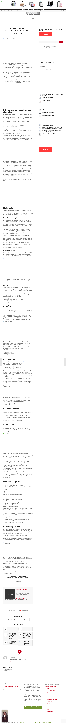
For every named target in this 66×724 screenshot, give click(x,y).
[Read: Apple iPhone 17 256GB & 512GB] (40, 98)
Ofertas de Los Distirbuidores (50, 686)
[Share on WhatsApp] (11, 619)
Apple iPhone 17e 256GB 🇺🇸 (46, 100)
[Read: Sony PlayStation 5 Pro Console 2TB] (40, 113)
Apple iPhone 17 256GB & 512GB (47, 97)
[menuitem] (36, 10)
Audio (48, 688)
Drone (48, 694)
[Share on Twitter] (8, 619)
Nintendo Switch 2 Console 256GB (48, 115)
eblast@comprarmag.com (19, 580)
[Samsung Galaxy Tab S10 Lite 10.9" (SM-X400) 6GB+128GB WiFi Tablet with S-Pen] (32, 4)
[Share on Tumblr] (21, 619)
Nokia (13, 26)
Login (50, 10)
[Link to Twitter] (56, 11)
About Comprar (36, 10)
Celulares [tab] (43, 66)
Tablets (48, 703)
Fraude (53, 10)
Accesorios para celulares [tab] (46, 69)
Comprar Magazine (25, 610)
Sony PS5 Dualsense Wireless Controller (49, 109)
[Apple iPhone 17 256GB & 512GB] (13, 4)
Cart (42, 10)
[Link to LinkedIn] (62, 11)
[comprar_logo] (33, 14)
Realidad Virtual (50, 711)
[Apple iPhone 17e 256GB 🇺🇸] (59, 4)
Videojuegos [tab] (44, 75)
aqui (23, 601)
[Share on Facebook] (5, 619)
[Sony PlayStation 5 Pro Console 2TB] (50, 4)
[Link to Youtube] (64, 11)
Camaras (48, 692)
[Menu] (33, 19)
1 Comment (15, 610)
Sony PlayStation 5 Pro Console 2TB (48, 112)
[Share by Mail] (31, 619)
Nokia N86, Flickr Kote (20, 571)
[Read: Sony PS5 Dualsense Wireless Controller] (40, 110)
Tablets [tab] (42, 72)
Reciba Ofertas (48, 715)
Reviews (16, 26)
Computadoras (49, 701)
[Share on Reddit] (27, 619)
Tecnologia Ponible (50, 705)
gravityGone (22, 722)
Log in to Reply (11, 661)
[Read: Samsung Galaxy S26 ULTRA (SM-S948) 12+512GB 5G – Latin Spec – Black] (40, 95)
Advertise (45, 10)
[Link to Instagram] (58, 11)
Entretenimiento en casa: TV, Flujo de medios (54, 708)
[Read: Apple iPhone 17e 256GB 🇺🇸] (40, 101)
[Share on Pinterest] (14, 619)
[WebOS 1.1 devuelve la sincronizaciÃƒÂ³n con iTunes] (1, 362)
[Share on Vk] (24, 619)
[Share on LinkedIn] (18, 619)
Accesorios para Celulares (52, 699)
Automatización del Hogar (52, 690)
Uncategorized (21, 26)
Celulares (48, 697)
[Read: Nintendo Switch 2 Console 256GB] (40, 116)
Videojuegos (49, 713)
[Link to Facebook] (60, 11)
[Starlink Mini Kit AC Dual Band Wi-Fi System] (23, 4)
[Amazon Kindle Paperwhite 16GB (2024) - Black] (41, 4)
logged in (11, 672)
